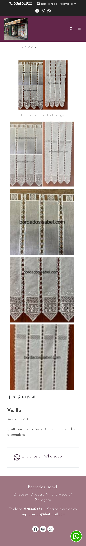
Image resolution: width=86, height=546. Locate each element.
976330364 (33, 509)
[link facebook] (37, 10)
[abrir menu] (79, 28)
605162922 (22, 3)
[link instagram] (43, 10)
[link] (16, 29)
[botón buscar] (71, 28)
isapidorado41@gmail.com (58, 3)
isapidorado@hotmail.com (43, 514)
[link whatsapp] (49, 10)
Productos (15, 47)
